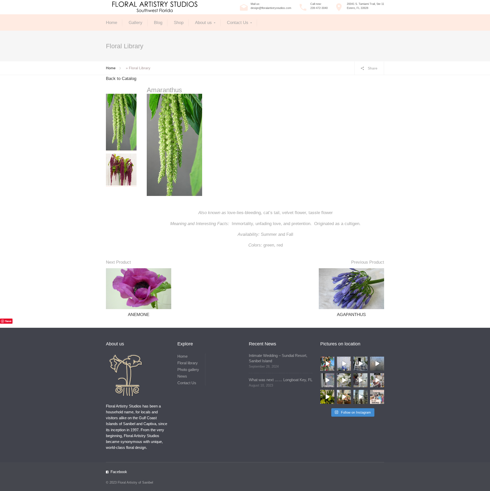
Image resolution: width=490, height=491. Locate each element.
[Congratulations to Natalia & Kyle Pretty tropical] (327, 364)
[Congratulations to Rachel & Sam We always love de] (360, 397)
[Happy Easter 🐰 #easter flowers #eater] (360, 364)
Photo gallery (188, 369)
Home (111, 22)
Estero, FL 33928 (357, 7)
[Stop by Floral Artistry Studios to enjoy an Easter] (377, 364)
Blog (158, 22)
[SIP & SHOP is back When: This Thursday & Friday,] (327, 380)
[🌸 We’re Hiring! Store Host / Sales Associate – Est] (377, 397)
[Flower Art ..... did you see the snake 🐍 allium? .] (327, 397)
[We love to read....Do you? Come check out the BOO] (377, 380)
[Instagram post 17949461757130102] (344, 364)
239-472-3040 (319, 7)
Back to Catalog (121, 78)
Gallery (135, 22)
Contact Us (237, 22)
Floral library (187, 363)
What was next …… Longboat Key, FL (280, 380)
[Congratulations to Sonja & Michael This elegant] (344, 380)
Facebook (119, 472)
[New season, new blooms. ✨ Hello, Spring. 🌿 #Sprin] (360, 380)
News (182, 376)
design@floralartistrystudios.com (271, 7)
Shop (178, 22)
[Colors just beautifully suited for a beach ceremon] (344, 397)
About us (203, 22)
